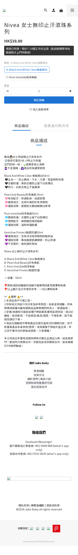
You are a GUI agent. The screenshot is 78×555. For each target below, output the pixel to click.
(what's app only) (57, 454)
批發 (12, 454)
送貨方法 (39, 375)
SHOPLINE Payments (45, 541)
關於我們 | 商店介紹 (39, 379)
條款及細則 (37, 505)
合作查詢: (21, 454)
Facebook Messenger (38, 442)
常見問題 (39, 371)
